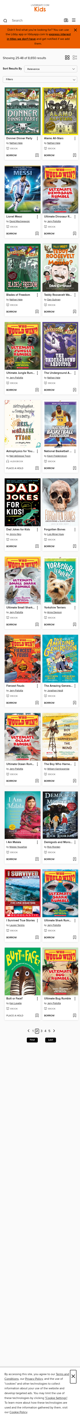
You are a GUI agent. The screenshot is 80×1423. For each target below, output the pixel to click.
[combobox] (32, 20)
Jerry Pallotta (54, 221)
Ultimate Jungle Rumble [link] (20, 373)
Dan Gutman (53, 299)
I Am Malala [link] (13, 842)
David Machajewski (19, 221)
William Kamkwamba (58, 768)
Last (50, 1040)
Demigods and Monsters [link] (58, 842)
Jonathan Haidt (55, 690)
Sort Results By (12, 68)
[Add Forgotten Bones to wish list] (74, 546)
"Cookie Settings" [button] (56, 1398)
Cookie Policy (18, 1412)
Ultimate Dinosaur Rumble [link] (58, 216)
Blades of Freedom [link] (18, 295)
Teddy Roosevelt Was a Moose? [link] (58, 295)
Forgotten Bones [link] (54, 529)
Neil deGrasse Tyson (20, 456)
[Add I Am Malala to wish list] (37, 859)
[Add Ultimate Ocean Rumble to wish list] (37, 781)
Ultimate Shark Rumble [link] (58, 920)
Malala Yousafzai (18, 846)
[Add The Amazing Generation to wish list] (74, 703)
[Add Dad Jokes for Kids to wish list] (37, 546)
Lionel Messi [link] (14, 216)
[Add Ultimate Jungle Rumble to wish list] (37, 390)
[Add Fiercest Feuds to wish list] (37, 703)
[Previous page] (28, 1031)
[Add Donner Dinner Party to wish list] (37, 155)
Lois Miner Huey (55, 534)
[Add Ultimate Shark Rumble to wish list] (74, 937)
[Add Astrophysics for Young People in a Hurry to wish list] (37, 468)
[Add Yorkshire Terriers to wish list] (74, 624)
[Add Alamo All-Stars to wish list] (74, 155)
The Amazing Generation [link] (58, 686)
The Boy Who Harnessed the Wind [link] (58, 764)
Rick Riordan (53, 846)
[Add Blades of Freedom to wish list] (37, 312)
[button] (67, 59)
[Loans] (66, 21)
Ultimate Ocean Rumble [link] (20, 764)
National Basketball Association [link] (58, 451)
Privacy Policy (34, 1379)
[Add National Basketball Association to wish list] (74, 468)
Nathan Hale (16, 143)
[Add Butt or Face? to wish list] (37, 1015)
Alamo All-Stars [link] (53, 138)
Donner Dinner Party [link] (19, 138)
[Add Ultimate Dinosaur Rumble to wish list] (74, 233)
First (32, 1040)
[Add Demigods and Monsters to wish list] (74, 859)
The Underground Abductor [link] (58, 373)
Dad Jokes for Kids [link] (18, 529)
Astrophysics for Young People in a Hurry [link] (20, 451)
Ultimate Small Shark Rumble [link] (20, 607)
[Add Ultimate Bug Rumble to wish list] (74, 1015)
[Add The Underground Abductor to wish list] (74, 390)
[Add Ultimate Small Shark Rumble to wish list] (37, 624)
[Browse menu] (73, 20)
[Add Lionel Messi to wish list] (37, 233)
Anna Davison (54, 612)
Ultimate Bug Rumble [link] (57, 998)
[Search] (5, 20)
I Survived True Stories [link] (20, 920)
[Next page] (54, 1031)
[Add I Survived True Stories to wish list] (37, 937)
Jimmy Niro (15, 534)
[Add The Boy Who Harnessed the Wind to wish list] (74, 781)
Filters (9, 79)
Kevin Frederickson (57, 456)
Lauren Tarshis (17, 925)
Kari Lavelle (15, 1003)
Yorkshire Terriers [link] (55, 607)
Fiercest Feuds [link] (15, 686)
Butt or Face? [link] (14, 998)
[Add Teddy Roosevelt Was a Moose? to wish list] (74, 312)
